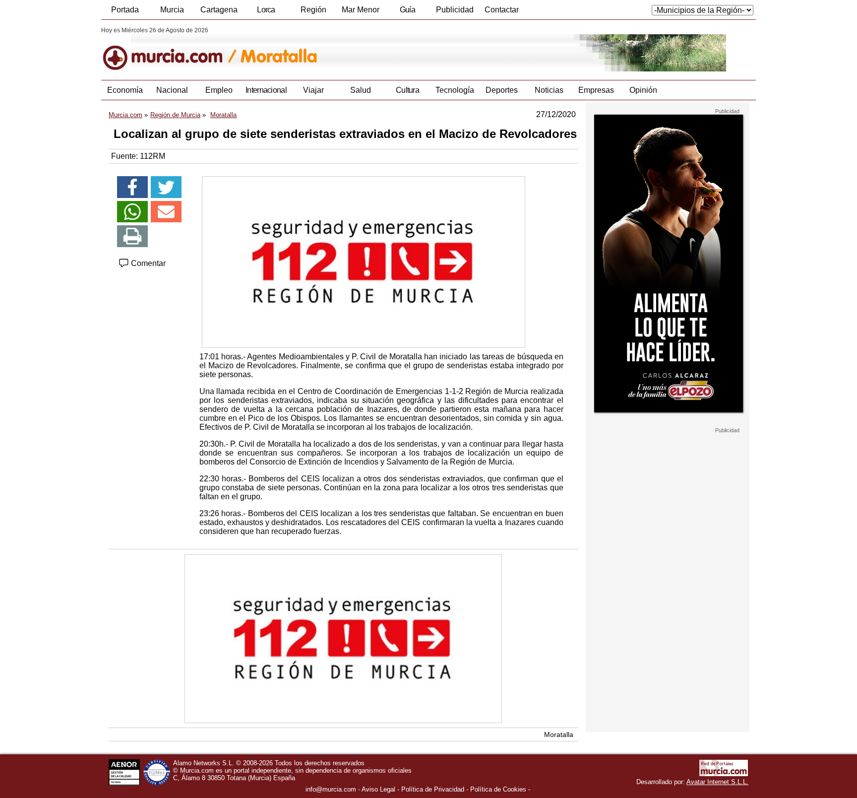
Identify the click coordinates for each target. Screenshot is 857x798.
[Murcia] (169, 49)
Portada (125, 9)
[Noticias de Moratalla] (343, 49)
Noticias (549, 90)
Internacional (266, 90)
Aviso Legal (378, 789)
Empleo (219, 90)
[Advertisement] (667, 583)
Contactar (502, 9)
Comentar (147, 263)
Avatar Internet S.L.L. (717, 782)
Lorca (266, 9)
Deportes (502, 90)
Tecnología (454, 90)
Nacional (172, 90)
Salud (360, 90)
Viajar (313, 90)
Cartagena (219, 9)
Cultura (407, 90)
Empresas (596, 90)
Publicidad (455, 9)
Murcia (172, 9)
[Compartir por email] (166, 212)
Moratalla (558, 734)
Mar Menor (360, 9)
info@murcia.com (331, 789)
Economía (125, 90)
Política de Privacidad (432, 789)
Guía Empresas (407, 12)
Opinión (643, 90)
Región (313, 9)
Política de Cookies (498, 789)
